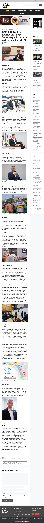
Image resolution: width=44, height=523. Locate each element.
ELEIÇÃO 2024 (35, 117)
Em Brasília (34, 120)
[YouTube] (38, 514)
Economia (37, 10)
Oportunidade (38, 193)
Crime (36, 173)
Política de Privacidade (25, 521)
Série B (34, 146)
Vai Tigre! (37, 147)
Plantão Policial (37, 133)
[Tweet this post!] (4, 29)
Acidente (34, 97)
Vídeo (22, 13)
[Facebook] (33, 514)
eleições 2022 (38, 119)
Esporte (13, 10)
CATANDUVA (35, 107)
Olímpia (38, 129)
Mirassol (35, 129)
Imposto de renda (35, 123)
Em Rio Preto (38, 120)
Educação (38, 116)
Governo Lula (35, 122)
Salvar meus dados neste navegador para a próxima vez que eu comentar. (14, 496)
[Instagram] (36, 514)
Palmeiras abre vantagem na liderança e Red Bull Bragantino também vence (37, 48)
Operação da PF (35, 130)
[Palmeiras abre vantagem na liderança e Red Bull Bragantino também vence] (37, 42)
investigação (35, 124)
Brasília (38, 106)
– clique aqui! (20, 75)
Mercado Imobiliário (36, 127)
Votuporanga (35, 149)
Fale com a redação (38, 0)
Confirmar (17, 521)
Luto (40, 126)
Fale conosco (23, 511)
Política (7, 10)
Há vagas (38, 122)
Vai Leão (34, 147)
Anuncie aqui (32, 0)
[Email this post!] (12, 29)
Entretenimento (22, 10)
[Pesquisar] (40, 5)
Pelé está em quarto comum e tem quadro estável (12, 463)
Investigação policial (36, 126)
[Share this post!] (2, 29)
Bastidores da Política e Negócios (9, 458)
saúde (40, 145)
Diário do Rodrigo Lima (20, 458)
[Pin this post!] (8, 29)
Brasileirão (35, 106)
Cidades (30, 10)
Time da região (38, 146)
